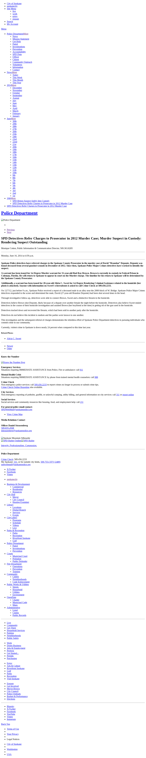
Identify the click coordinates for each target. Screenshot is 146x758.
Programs (17, 520)
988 (96, 377)
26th (15, 131)
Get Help (17, 41)
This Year (17, 82)
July (14, 100)
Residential (18, 489)
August (16, 98)
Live (15, 528)
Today (15, 75)
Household (17, 589)
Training (16, 571)
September (17, 95)
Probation (17, 559)
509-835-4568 (7, 428)
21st (14, 144)
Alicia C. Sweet (14, 338)
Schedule (17, 523)
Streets (16, 587)
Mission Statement (21, 39)
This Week (17, 77)
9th (14, 175)
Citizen (16, 59)
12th (15, 167)
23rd (15, 139)
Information (18, 67)
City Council (18, 499)
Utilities (16, 592)
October (16, 93)
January (16, 116)
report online (128, 394)
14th (15, 162)
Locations (17, 507)
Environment (18, 594)
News (15, 36)
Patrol (15, 44)
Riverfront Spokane (21, 538)
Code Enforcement (21, 582)
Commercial (18, 487)
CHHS (16, 576)
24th (15, 136)
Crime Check (7, 459)
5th (14, 185)
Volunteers (17, 64)
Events (16, 515)
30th (15, 121)
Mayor (16, 497)
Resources (17, 492)
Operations (17, 566)
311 (117, 394)
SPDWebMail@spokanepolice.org (16, 409)
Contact (16, 70)
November (17, 90)
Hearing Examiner (21, 502)
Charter (16, 600)
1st (14, 195)
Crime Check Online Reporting (15, 387)
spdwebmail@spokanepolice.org (16, 464)
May (15, 106)
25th (15, 134)
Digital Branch (19, 510)
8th (14, 178)
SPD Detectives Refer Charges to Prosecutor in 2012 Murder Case (42, 203)
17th (15, 154)
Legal (15, 610)
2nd (14, 193)
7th (14, 180)
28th (15, 126)
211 (81, 402)
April (15, 108)
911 (81, 370)
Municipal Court (20, 556)
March (15, 111)
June (15, 103)
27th (15, 129)
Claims (16, 612)
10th (15, 172)
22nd (15, 142)
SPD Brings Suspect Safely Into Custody (31, 201)
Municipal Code (20, 602)
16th (15, 157)
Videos (16, 525)
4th (14, 188)
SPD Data (17, 54)
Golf (15, 541)
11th (14, 170)
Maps (15, 605)
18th (15, 152)
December (17, 88)
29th (15, 124)
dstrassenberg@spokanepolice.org (16, 430)
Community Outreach (22, 62)
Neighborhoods (20, 579)
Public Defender (20, 561)
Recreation (17, 535)
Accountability (19, 52)
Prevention (17, 49)
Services (16, 512)
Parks (15, 533)
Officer (16, 57)
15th (15, 160)
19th (15, 149)
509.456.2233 (40, 384)
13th (15, 165)
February (17, 113)
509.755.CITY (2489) (50, 462)
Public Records (19, 615)
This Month (18, 80)
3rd (14, 190)
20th (15, 147)
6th (14, 183)
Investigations (19, 46)
